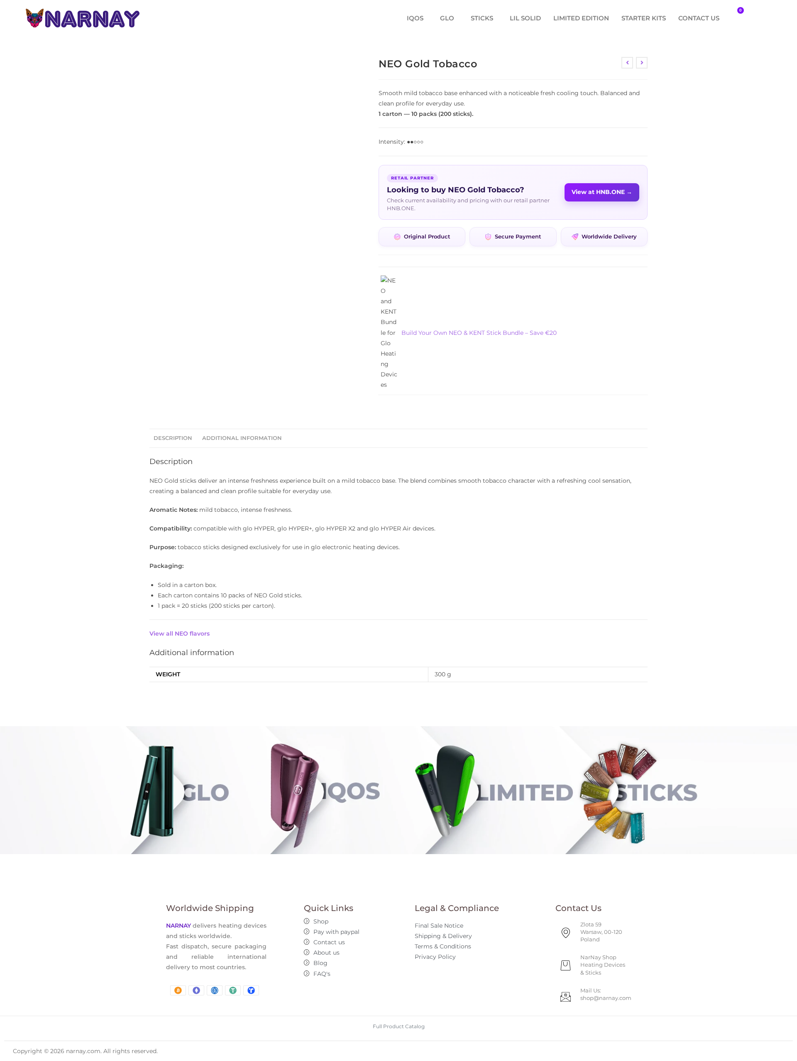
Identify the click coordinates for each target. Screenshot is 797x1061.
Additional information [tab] (242, 438)
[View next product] (642, 63)
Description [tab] (173, 438)
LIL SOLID (525, 18)
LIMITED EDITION (581, 18)
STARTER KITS (643, 18)
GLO (447, 18)
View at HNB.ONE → (602, 192)
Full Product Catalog (399, 1026)
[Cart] (736, 16)
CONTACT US (698, 18)
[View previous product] (627, 63)
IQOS (415, 18)
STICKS (482, 18)
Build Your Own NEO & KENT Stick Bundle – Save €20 (479, 332)
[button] (417, 18)
